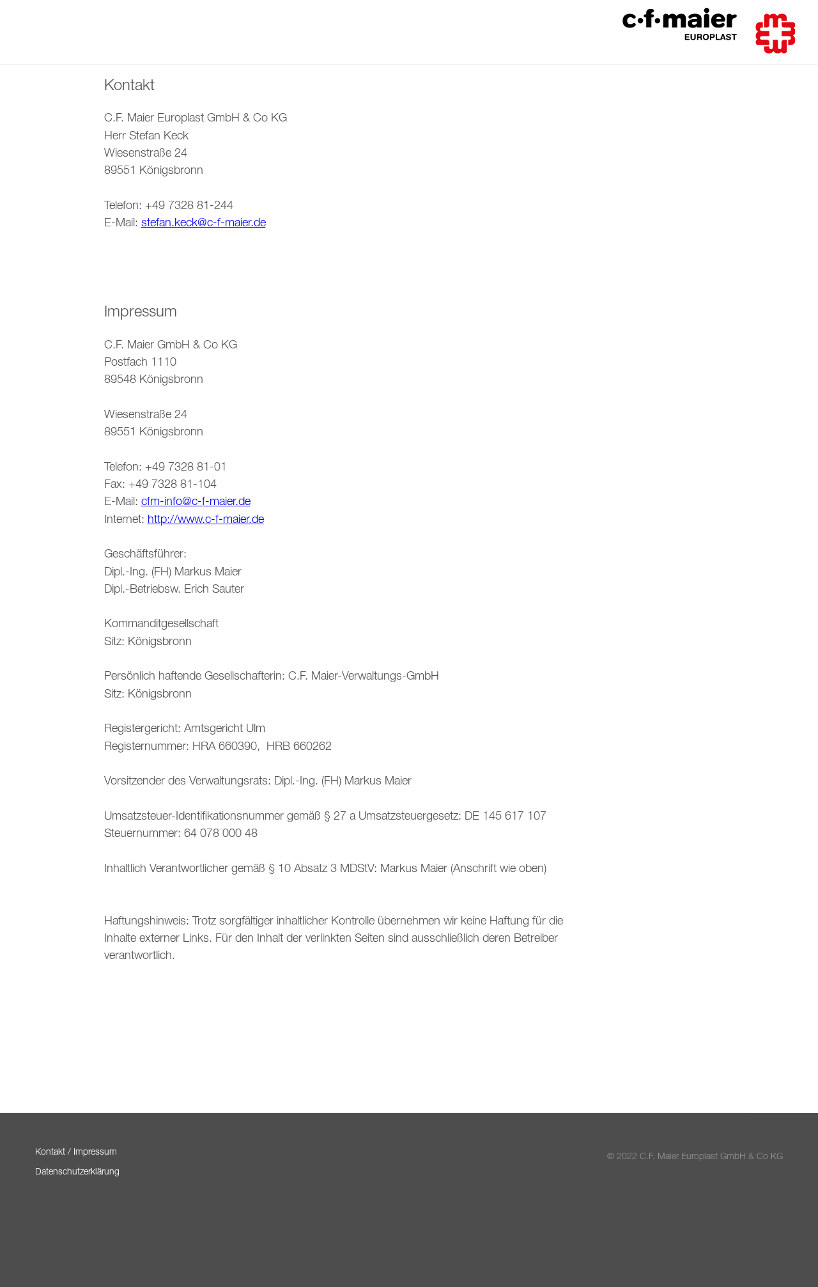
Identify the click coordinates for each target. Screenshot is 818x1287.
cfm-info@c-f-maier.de (196, 502)
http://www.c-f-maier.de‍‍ (206, 520)
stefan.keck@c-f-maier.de (203, 224)
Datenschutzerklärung (77, 1173)
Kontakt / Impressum (76, 1153)
